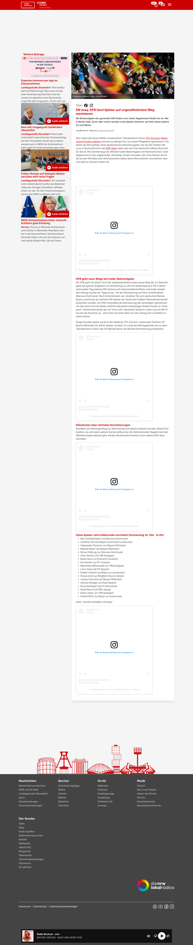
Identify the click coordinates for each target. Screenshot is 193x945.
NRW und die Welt (28, 789)
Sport (22, 797)
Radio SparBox (27, 831)
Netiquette (24, 843)
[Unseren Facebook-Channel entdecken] (166, 906)
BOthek (62, 797)
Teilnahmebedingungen (31, 859)
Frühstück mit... (106, 801)
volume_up (148, 936)
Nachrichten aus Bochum (32, 785)
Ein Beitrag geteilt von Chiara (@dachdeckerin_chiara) (114, 416)
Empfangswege (106, 793)
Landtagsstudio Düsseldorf (33, 793)
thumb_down (155, 936)
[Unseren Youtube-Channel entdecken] (160, 906)
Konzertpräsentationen (149, 805)
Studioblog (104, 797)
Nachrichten (27, 781)
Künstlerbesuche (146, 801)
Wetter (62, 789)
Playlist (141, 785)
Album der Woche (146, 793)
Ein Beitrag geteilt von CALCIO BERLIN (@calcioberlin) (114, 526)
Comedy (102, 805)
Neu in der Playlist (146, 789)
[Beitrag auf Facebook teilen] (86, 105)
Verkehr (62, 793)
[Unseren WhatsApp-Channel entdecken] (155, 906)
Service (63, 781)
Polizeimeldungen (28, 801)
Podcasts (103, 789)
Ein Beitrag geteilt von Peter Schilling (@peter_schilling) (114, 689)
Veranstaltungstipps (69, 785)
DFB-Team (111, 148)
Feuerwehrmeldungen (30, 805)
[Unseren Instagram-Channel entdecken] (172, 906)
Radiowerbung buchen (31, 835)
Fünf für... (141, 797)
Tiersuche (63, 805)
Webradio (103, 785)
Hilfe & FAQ (25, 847)
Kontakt (23, 839)
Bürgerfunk (25, 851)
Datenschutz (25, 855)
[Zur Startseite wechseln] (28, 5)
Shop (21, 827)
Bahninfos (63, 801)
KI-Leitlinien (25, 867)
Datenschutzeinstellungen (63, 906)
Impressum (25, 863)
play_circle (161, 935)
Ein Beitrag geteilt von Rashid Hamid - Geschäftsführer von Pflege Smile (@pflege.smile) (117, 270)
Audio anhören (57, 121)
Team (22, 823)
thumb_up (168, 936)
